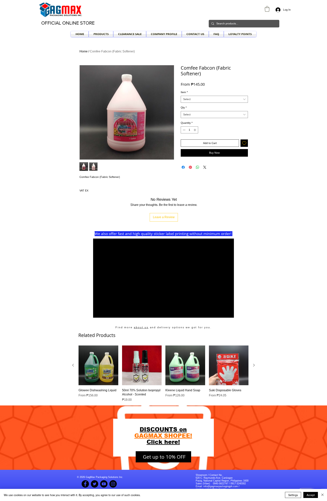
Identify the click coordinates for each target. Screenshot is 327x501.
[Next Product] (254, 365)
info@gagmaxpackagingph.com (220, 486)
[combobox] (214, 99)
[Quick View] (98, 365)
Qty (184, 107)
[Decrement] (183, 130)
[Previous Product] (73, 365)
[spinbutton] (189, 130)
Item (184, 92)
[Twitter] (94, 484)
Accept (311, 495)
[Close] (322, 495)
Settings (293, 495)
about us (141, 327)
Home (83, 51)
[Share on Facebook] (183, 167)
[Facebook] (85, 484)
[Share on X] (204, 167)
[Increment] (195, 130)
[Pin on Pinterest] (190, 167)
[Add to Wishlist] (244, 143)
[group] (163, 373)
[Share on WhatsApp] (197, 167)
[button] (267, 9)
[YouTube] (103, 484)
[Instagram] (113, 484)
